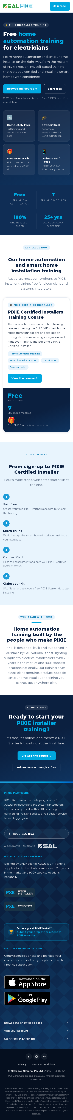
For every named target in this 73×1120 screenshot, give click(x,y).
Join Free (60, 6)
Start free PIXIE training (19, 1038)
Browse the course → (22, 88)
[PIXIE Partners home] (18, 6)
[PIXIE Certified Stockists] (19, 906)
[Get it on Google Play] (27, 998)
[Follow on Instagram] (36, 1056)
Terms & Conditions (43, 1064)
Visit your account (16, 1030)
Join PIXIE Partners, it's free (36, 767)
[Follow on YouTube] (44, 1056)
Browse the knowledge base (23, 1022)
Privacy (22, 1064)
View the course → (25, 378)
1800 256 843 (23, 834)
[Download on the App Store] (27, 982)
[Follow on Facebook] (29, 1056)
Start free (55, 88)
